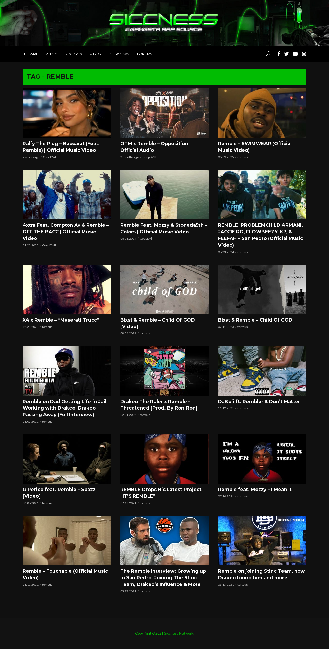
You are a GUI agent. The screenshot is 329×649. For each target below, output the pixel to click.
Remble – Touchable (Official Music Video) (65, 574)
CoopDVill (50, 157)
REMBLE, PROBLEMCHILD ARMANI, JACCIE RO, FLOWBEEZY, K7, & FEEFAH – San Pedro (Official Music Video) (260, 235)
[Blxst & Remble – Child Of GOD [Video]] (164, 289)
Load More (164, 601)
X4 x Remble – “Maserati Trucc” (61, 320)
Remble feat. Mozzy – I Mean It (255, 489)
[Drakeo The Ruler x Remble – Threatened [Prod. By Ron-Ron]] (164, 371)
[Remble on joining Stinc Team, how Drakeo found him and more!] (262, 540)
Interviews (119, 54)
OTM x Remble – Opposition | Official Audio (155, 147)
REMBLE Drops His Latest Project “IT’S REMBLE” (161, 493)
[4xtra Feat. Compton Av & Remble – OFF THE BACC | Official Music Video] (67, 194)
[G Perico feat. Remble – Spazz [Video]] (67, 459)
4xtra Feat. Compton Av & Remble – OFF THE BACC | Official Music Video (66, 231)
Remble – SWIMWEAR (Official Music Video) (255, 147)
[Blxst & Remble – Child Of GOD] (262, 289)
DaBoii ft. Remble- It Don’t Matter (259, 401)
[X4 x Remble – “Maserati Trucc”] (67, 289)
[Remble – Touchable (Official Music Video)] (67, 540)
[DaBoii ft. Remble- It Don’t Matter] (262, 371)
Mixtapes (73, 54)
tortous (242, 157)
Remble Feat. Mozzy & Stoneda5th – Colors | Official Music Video (163, 228)
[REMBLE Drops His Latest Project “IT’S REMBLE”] (164, 459)
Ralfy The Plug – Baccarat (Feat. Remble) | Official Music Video (61, 147)
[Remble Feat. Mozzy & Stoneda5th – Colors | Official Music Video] (164, 194)
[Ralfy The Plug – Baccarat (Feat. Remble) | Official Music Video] (67, 113)
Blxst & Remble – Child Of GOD (255, 320)
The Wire (30, 54)
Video (95, 54)
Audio (52, 54)
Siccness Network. (179, 633)
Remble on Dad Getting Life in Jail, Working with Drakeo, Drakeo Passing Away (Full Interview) (65, 408)
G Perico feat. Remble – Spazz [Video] (59, 493)
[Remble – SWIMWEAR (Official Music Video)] (262, 113)
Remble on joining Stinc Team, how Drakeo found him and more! (261, 574)
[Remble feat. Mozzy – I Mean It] (262, 459)
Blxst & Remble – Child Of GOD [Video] (157, 323)
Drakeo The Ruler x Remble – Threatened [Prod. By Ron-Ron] (158, 405)
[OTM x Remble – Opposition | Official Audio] (164, 113)
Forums (144, 54)
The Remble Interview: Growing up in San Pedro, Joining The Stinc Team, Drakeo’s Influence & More (163, 577)
